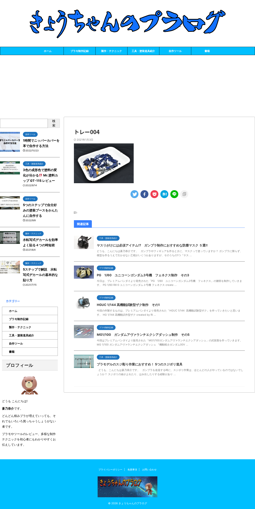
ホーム (48, 51)
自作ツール (175, 51)
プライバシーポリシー (110, 469)
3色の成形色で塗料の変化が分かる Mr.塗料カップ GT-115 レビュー (40, 175)
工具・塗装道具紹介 (143, 51)
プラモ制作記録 (80, 51)
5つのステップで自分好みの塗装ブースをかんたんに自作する (40, 210)
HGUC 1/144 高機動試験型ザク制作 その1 (128, 305)
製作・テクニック (111, 51)
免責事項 (132, 469)
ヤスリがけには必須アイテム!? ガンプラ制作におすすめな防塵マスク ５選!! (152, 245)
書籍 (207, 51)
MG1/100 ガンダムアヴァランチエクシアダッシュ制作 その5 (143, 335)
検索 (53, 123)
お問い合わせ (149, 469)
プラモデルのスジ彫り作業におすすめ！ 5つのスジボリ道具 (139, 364)
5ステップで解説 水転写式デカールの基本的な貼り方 (40, 274)
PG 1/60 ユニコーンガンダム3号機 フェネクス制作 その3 (143, 275)
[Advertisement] (127, 85)
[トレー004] (164, 194)
